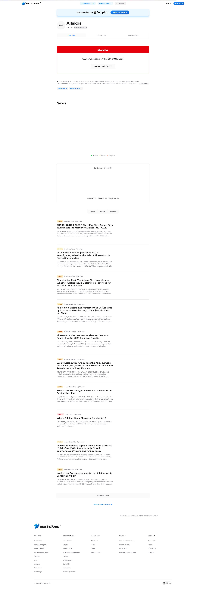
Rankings (38, 572)
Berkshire (66, 564)
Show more (143, 83)
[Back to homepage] (31, 3)
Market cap (80, 27)
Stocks (36, 556)
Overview (71, 35)
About (150, 545)
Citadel (65, 545)
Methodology (96, 552)
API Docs (94, 541)
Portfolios (38, 541)
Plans (93, 545)
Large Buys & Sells (41, 552)
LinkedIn (151, 552)
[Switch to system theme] (164, 583)
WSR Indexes (104, 3)
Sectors (37, 564)
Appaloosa (67, 568)
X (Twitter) (152, 549)
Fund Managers (40, 545)
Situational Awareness (71, 552)
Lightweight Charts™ (150, 515)
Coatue (65, 556)
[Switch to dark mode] (170, 583)
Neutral (102, 211)
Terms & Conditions (126, 541)
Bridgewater (68, 560)
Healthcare (61, 88)
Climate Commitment (127, 552)
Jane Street (67, 541)
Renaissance (67, 549)
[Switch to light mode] (167, 583)
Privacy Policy (124, 545)
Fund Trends (101, 35)
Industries (38, 568)
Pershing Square (69, 572)
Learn (93, 549)
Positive (92, 211)
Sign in (168, 3)
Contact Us (152, 541)
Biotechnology (75, 88)
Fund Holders (133, 35)
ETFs (36, 560)
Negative (113, 211)
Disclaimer (123, 549)
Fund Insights (87, 3)
